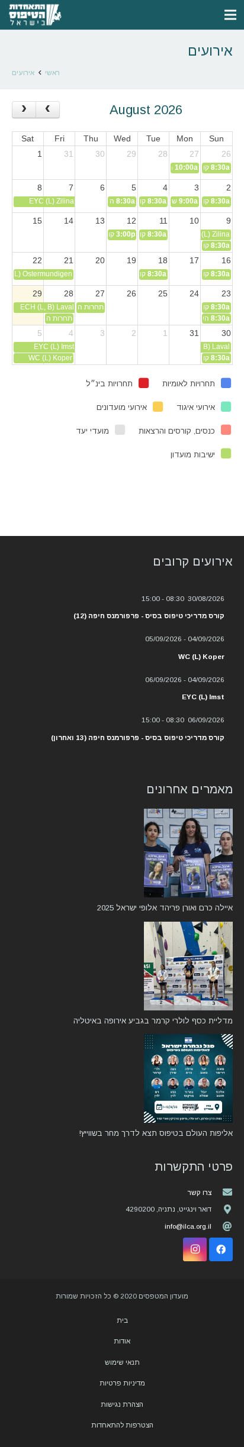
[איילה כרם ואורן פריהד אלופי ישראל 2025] (188, 853)
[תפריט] (231, 15)
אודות (122, 1341)
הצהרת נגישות (122, 1404)
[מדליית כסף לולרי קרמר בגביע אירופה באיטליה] (188, 966)
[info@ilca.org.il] (222, 1226)
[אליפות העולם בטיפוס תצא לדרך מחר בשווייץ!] (188, 1078)
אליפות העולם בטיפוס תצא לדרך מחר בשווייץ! (156, 1133)
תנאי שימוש (122, 1362)
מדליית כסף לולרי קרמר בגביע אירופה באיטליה (153, 1020)
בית (122, 1320)
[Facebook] (221, 1249)
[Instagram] (195, 1249)
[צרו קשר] (222, 1192)
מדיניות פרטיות (122, 1383)
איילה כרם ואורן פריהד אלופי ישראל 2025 (165, 907)
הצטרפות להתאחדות (122, 1425)
